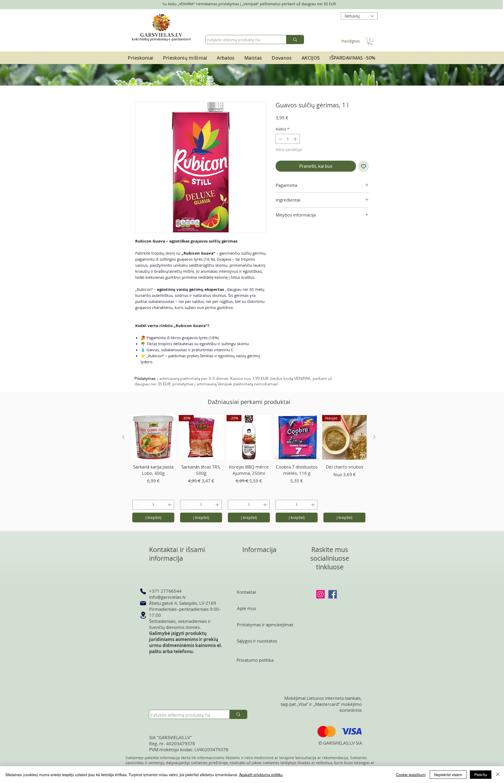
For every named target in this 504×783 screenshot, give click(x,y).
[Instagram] (320, 594)
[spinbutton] (288, 139)
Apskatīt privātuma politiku (261, 774)
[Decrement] (280, 139)
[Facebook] (332, 594)
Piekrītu (480, 774)
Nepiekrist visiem (448, 774)
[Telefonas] (143, 591)
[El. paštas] (143, 603)
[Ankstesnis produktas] (123, 437)
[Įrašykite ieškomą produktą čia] (295, 39)
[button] (253, 58)
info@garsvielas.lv (167, 597)
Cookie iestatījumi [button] (411, 774)
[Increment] (295, 139)
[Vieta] (143, 615)
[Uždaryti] (498, 774)
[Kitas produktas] (374, 437)
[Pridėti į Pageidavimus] (363, 166)
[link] (370, 41)
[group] (248, 469)
